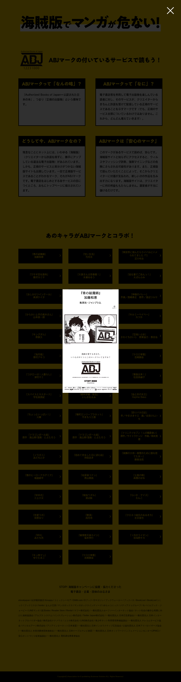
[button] (170, 10)
